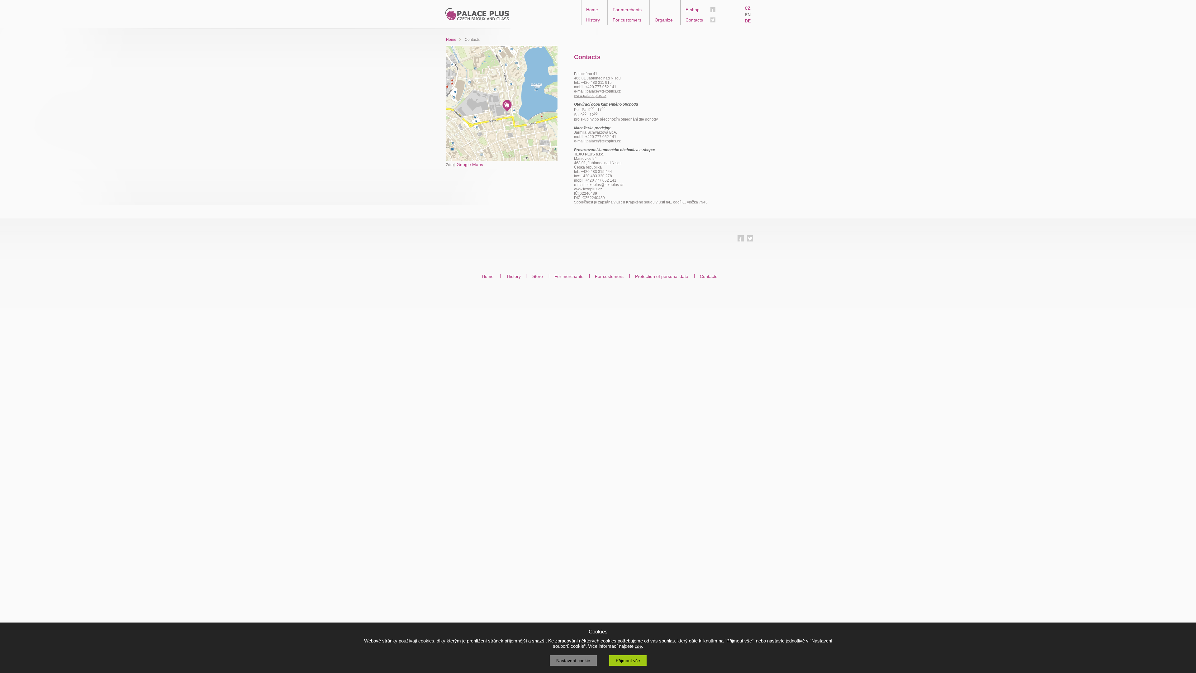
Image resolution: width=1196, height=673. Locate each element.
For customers (627, 19)
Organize (664, 19)
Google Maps (470, 164)
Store (537, 276)
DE (748, 20)
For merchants (627, 9)
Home (592, 9)
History (593, 19)
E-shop (693, 9)
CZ (748, 8)
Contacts (694, 19)
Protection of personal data (661, 276)
